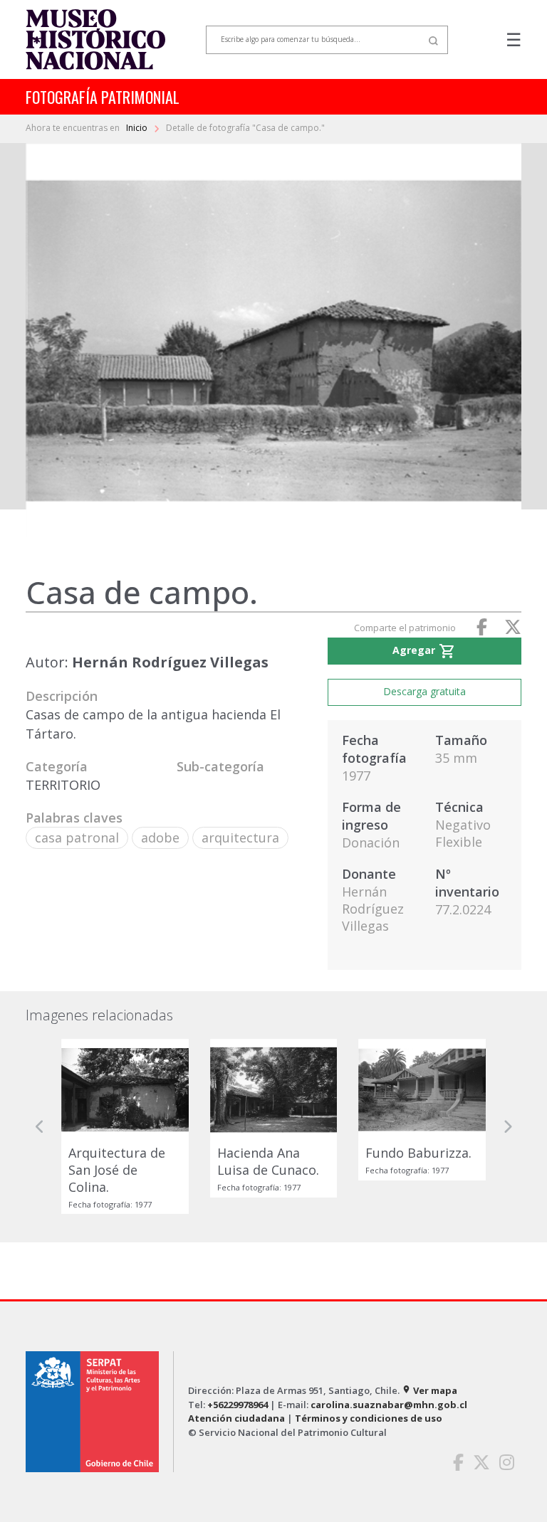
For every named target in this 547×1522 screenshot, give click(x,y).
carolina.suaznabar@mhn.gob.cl (389, 1404)
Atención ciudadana (236, 1418)
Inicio (138, 128)
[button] (40, 1126)
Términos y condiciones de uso (368, 1418)
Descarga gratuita (424, 691)
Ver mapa (429, 1390)
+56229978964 (237, 1404)
